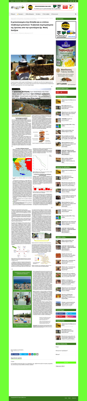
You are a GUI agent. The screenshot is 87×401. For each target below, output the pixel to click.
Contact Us (74, 398)
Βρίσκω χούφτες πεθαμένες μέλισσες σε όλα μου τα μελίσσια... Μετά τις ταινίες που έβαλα (68, 160)
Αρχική (12, 1)
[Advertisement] (32, 45)
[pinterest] (75, 1)
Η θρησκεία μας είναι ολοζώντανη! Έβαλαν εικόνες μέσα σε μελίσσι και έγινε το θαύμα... (69, 113)
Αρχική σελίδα (14, 18)
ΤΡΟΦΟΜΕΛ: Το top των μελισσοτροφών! (67, 119)
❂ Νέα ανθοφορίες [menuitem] (30, 14)
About (69, 398)
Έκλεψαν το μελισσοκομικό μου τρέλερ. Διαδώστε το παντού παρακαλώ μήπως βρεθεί (68, 304)
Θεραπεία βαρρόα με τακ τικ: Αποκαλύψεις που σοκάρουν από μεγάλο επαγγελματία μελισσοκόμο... (69, 144)
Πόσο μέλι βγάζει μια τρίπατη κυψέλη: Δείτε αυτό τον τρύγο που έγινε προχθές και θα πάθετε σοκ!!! (69, 137)
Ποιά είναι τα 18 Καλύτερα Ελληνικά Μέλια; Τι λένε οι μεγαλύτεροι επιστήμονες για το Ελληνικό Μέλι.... (68, 296)
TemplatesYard (21, 399)
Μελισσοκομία (20, 18)
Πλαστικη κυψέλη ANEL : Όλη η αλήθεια (68, 125)
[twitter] (71, 1)
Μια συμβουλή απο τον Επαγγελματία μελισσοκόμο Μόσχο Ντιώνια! (67, 107)
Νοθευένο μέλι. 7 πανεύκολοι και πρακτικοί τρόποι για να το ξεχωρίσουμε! (68, 262)
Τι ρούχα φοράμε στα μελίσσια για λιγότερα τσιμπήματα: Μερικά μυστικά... (69, 197)
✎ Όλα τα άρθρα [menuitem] (45, 14)
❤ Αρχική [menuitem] (13, 14)
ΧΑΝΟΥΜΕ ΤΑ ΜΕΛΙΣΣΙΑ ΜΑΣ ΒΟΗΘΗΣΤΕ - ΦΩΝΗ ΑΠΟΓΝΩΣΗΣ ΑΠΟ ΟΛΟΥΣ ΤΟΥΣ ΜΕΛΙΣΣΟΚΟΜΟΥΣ (69, 152)
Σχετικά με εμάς (18, 1)
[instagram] (73, 1)
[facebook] (68, 1)
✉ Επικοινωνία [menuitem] (54, 14)
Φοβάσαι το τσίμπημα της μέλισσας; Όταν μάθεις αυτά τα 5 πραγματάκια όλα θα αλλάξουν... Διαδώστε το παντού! (68, 282)
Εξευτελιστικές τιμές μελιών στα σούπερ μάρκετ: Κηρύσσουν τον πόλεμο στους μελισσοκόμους (68, 184)
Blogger (30, 399)
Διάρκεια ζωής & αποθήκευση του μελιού (69, 100)
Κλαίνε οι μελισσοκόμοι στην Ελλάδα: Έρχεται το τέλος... (68, 131)
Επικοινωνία (25, 1)
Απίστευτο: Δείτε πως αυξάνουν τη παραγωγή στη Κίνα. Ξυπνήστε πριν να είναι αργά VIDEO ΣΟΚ (69, 275)
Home (66, 398)
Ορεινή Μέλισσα (15, 33)
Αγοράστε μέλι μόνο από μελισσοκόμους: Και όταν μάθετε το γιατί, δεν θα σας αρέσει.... (68, 255)
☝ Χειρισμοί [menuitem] (20, 14)
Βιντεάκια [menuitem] (38, 14)
